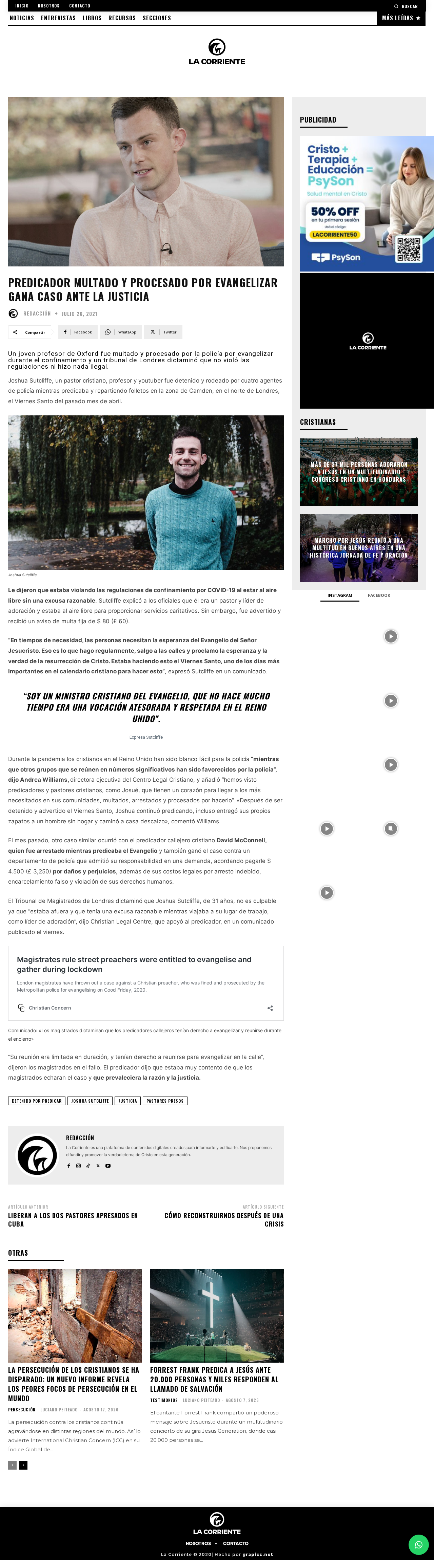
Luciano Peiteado (59, 1409)
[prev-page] (12, 1465)
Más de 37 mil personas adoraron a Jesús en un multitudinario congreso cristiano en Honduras (359, 472)
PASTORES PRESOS (165, 1101)
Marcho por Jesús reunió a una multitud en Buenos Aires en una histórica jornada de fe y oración (359, 548)
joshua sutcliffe (90, 1101)
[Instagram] (78, 1164)
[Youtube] (108, 1164)
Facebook (379, 595)
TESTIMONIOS (164, 1400)
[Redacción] (15, 313)
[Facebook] (68, 1164)
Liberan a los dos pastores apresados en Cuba (73, 1219)
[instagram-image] (326, 636)
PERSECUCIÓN (22, 1410)
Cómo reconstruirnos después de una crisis (224, 1219)
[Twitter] (98, 1164)
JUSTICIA (127, 1101)
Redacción (37, 313)
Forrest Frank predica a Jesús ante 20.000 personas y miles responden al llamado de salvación (214, 1379)
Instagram (340, 595)
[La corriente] (217, 51)
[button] (406, 6)
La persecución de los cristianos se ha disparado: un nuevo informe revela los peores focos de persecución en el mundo (73, 1384)
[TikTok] (88, 1164)
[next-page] (23, 1465)
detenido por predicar (37, 1101)
